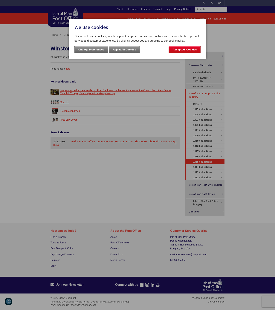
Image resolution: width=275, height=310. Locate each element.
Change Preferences (91, 49)
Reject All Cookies (124, 49)
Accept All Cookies (185, 49)
